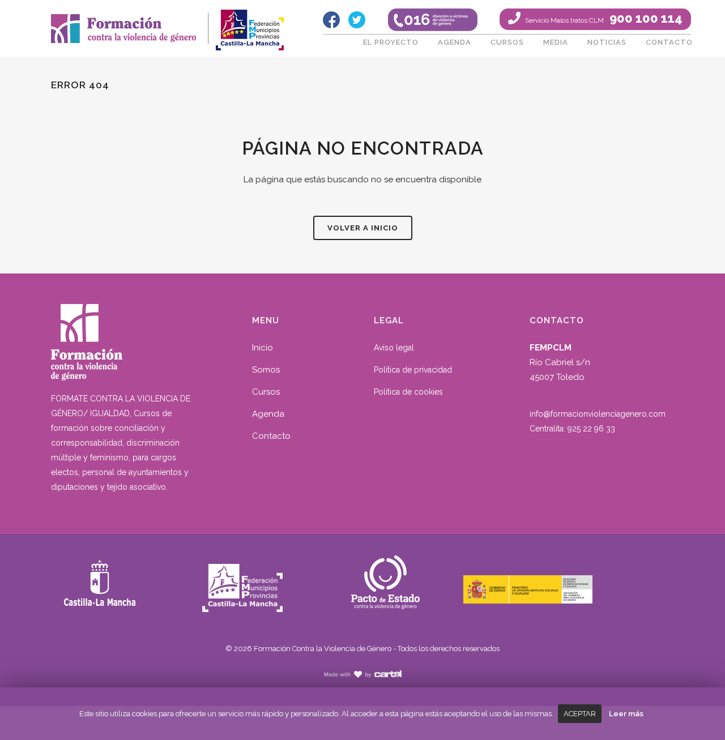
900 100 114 (603, 18)
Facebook (331, 19)
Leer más (626, 713)
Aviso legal (394, 347)
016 (432, 19)
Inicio (262, 348)
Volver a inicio (362, 228)
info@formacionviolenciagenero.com (598, 413)
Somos (266, 370)
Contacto (271, 436)
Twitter (356, 19)
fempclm (249, 25)
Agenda (268, 414)
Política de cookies (408, 391)
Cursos (266, 392)
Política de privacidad (413, 369)
